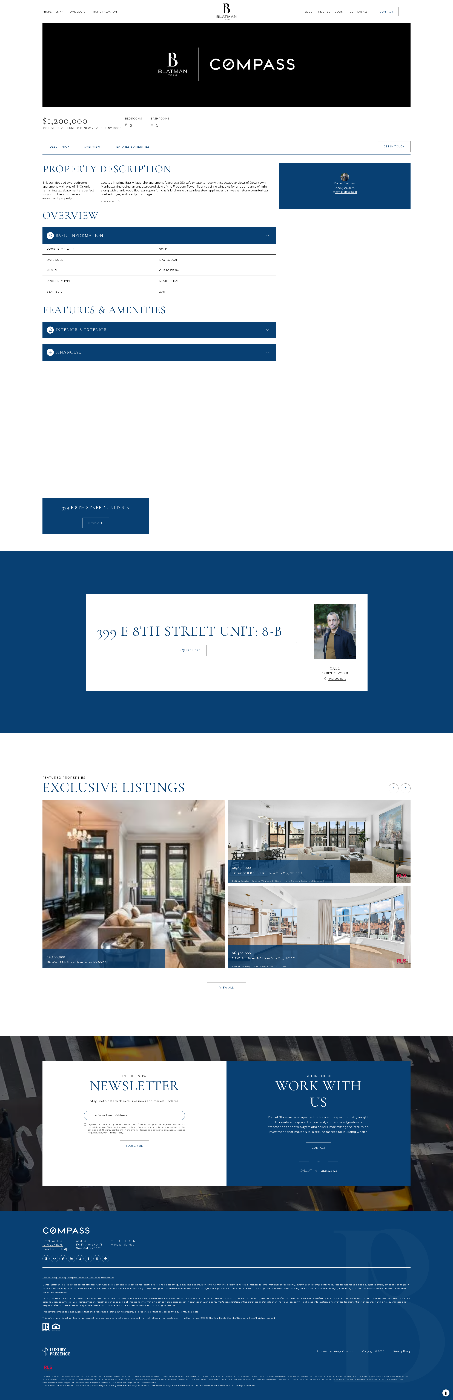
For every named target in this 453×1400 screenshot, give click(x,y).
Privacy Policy (116, 1132)
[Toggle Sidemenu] (407, 11)
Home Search (77, 11)
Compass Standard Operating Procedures (90, 1277)
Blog (309, 11)
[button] (394, 146)
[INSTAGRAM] (97, 1258)
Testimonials (358, 11)
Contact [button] (386, 11)
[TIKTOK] (63, 1258)
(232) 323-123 (328, 1170)
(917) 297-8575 (346, 188)
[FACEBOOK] (88, 1258)
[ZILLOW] (80, 1258)
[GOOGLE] (46, 1258)
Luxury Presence (343, 1351)
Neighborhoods (330, 11)
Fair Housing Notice (53, 1277)
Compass (119, 1284)
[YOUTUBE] (54, 1258)
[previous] (393, 788)
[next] (406, 788)
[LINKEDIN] (71, 1258)
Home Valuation (105, 11)
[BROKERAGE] (105, 1258)
